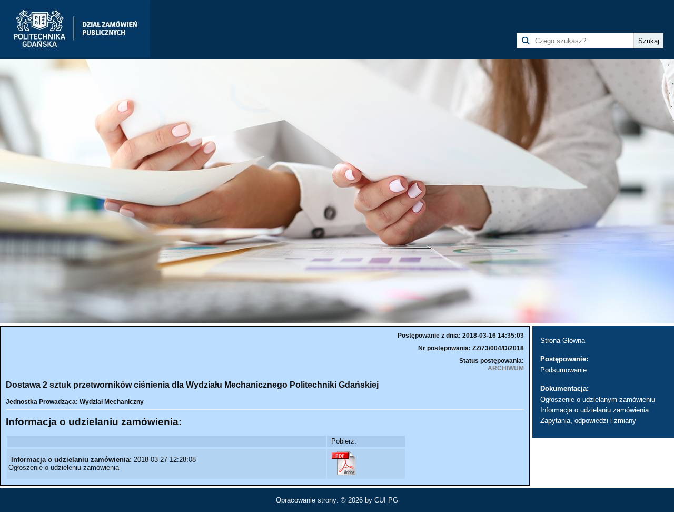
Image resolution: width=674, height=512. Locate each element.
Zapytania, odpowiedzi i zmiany (588, 421)
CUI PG (386, 500)
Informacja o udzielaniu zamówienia (594, 410)
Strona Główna (562, 340)
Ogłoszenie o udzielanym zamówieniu (597, 399)
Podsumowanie (563, 370)
